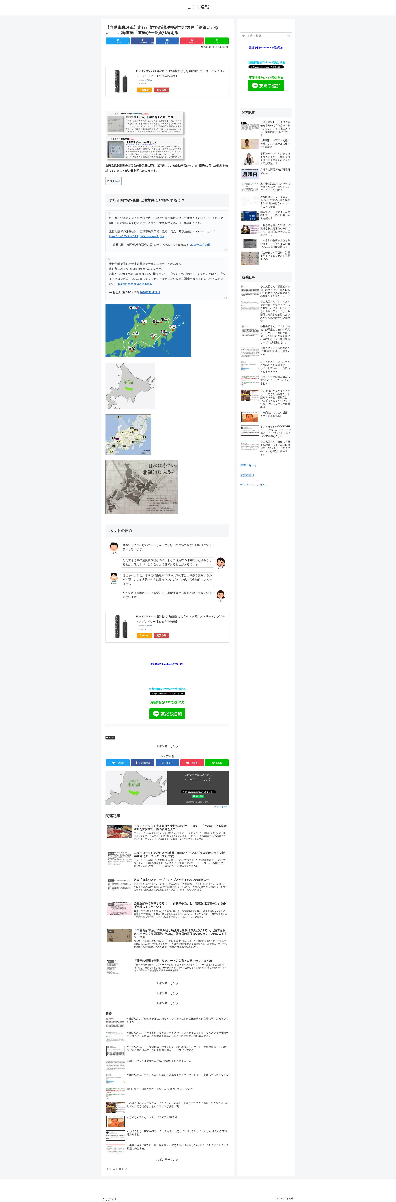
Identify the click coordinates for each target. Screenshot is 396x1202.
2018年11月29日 (150, 292)
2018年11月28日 (200, 244)
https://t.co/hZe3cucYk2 (123, 236)
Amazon (144, 89)
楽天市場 (161, 89)
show (116, 181)
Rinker (149, 80)
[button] (289, 36)
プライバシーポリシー (254, 485)
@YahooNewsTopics (151, 236)
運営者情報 (247, 475)
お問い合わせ (248, 465)
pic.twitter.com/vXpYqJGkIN (135, 283)
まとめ (111, 737)
